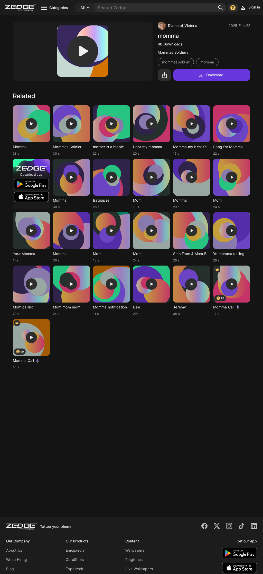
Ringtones (134, 559)
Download (214, 75)
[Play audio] (82, 51)
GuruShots (75, 559)
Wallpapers (135, 550)
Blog (10, 569)
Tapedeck (74, 569)
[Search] (220, 7)
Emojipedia (75, 550)
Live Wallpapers (139, 569)
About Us (14, 550)
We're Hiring (16, 559)
